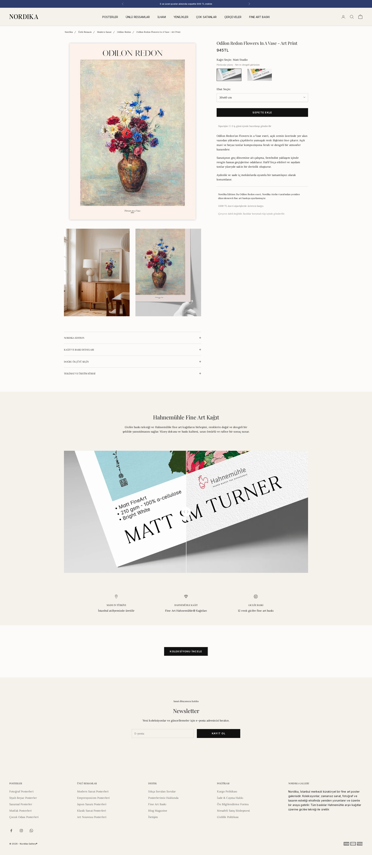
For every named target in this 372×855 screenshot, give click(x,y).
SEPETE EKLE (262, 112)
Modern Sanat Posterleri (92, 791)
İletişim (153, 817)
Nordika (69, 32)
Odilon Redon (124, 32)
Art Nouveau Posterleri (91, 817)
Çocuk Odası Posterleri (24, 817)
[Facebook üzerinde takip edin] (11, 831)
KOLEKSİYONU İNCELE (186, 651)
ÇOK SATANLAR (206, 17)
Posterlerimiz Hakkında (163, 798)
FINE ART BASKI (259, 17)
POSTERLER (110, 17)
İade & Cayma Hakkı (230, 798)
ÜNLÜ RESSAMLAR (138, 17)
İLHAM (162, 17)
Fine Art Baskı (157, 804)
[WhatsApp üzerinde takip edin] (31, 831)
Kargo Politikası (227, 791)
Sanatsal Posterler (20, 804)
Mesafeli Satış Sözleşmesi (233, 810)
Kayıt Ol (218, 733)
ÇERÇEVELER (232, 17)
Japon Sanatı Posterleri (91, 804)
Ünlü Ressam (85, 32)
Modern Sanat (104, 32)
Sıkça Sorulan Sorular (162, 791)
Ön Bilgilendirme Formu (233, 804)
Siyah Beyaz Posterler (23, 798)
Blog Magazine (157, 810)
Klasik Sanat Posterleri (91, 810)
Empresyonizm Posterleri (93, 798)
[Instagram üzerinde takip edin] (21, 831)
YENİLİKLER (181, 17)
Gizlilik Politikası (228, 817)
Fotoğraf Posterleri (21, 791)
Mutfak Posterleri (20, 810)
